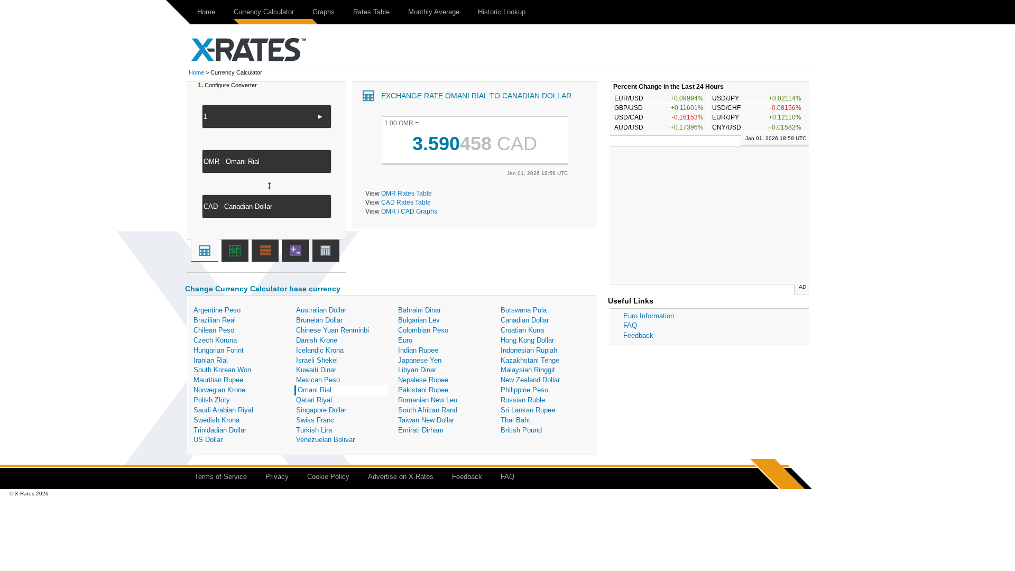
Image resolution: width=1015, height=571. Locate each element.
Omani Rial (314, 390)
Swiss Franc (315, 420)
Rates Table (371, 12)
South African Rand (427, 410)
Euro (405, 340)
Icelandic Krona (320, 350)
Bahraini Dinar (419, 310)
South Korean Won (222, 370)
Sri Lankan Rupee (528, 410)
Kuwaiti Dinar (316, 370)
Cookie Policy (328, 477)
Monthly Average (433, 12)
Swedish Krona (216, 420)
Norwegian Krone (219, 390)
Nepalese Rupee (423, 380)
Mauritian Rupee (218, 380)
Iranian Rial (210, 360)
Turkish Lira (314, 430)
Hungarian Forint (218, 350)
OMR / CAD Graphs (409, 211)
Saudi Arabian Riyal (223, 410)
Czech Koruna (215, 340)
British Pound (521, 430)
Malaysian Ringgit (528, 370)
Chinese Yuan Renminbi (332, 330)
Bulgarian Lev (419, 320)
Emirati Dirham (421, 430)
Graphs (323, 12)
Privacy (277, 477)
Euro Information (648, 316)
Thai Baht (515, 420)
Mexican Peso (318, 380)
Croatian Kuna (522, 330)
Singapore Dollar (321, 410)
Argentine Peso (217, 310)
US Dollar (208, 440)
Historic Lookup (501, 12)
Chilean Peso (213, 330)
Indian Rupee (418, 350)
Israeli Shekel (317, 360)
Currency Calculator (264, 12)
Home (206, 12)
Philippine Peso (524, 390)
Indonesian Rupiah (529, 350)
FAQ (630, 325)
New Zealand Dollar (530, 380)
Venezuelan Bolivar (325, 440)
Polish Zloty (211, 400)
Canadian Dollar (525, 320)
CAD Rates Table (406, 202)
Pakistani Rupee (423, 390)
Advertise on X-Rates (400, 477)
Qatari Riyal (314, 400)
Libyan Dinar (417, 370)
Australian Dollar (321, 310)
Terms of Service (221, 477)
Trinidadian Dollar (219, 430)
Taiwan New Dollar (426, 420)
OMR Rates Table (406, 193)
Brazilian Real (214, 320)
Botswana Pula (524, 310)
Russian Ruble (523, 400)
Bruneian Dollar (319, 320)
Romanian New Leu (427, 400)
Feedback (638, 335)
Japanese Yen (419, 360)
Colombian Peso (423, 330)
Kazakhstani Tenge (530, 360)
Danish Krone (316, 340)
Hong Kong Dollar (527, 340)
